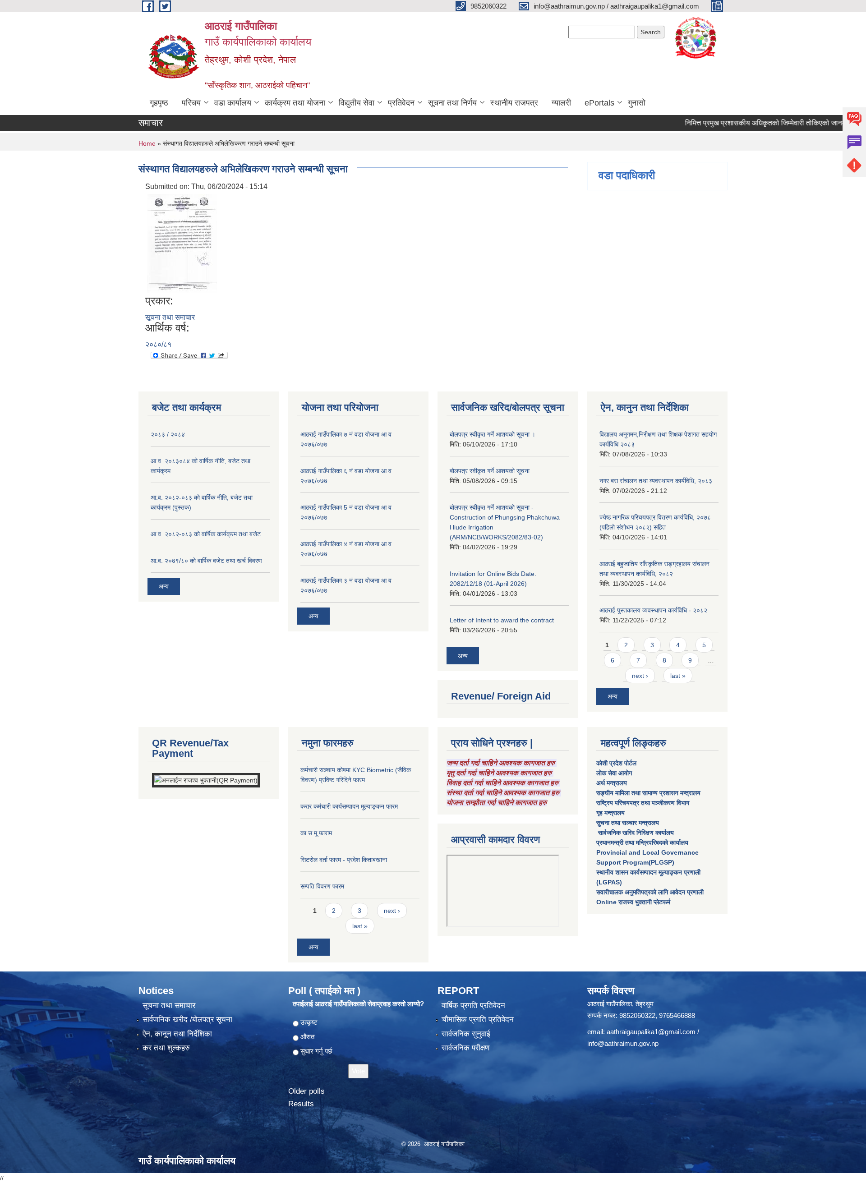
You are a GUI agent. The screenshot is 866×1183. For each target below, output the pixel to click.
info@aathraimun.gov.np (623, 1043)
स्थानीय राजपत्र (514, 102)
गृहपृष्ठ (159, 102)
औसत (307, 1036)
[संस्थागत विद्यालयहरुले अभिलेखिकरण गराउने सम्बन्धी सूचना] (182, 243)
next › (640, 675)
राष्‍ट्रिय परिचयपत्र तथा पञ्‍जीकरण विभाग (642, 802)
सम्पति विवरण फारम (322, 886)
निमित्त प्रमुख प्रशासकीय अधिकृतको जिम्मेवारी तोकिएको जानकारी (746, 123)
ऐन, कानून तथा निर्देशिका (177, 1034)
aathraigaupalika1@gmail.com (651, 1032)
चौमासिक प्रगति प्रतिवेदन (478, 1019)
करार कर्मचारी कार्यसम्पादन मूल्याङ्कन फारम (349, 806)
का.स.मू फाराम (316, 833)
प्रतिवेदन (401, 102)
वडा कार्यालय (232, 102)
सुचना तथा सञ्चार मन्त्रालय (627, 822)
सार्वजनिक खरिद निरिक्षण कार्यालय (635, 832)
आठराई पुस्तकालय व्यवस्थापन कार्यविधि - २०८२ (653, 610)
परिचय (191, 102)
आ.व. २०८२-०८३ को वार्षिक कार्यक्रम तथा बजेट (206, 534)
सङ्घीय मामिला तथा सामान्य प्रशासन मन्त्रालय (648, 792)
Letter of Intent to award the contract (502, 620)
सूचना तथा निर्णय (452, 102)
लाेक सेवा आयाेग (614, 773)
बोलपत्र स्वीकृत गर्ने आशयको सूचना (490, 470)
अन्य (164, 586)
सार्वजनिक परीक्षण (465, 1048)
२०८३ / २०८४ (168, 434)
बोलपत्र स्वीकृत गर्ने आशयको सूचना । (492, 434)
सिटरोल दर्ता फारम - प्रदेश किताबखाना (343, 859)
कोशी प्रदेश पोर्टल (616, 763)
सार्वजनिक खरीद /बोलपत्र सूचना (187, 1019)
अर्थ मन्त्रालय (611, 783)
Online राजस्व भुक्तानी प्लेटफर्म (633, 902)
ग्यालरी (561, 102)
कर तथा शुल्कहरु (166, 1048)
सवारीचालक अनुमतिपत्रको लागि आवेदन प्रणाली (650, 892)
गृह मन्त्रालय (610, 812)
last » (678, 675)
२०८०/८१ (158, 344)
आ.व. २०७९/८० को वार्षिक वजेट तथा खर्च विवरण (206, 560)
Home (147, 143)
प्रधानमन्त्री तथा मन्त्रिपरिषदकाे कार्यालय (642, 842)
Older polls (306, 1091)
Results (301, 1104)
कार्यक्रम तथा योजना (295, 102)
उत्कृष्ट (309, 1022)
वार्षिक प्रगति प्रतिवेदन (473, 1005)
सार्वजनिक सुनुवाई (466, 1034)
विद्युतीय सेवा (356, 102)
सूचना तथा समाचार (170, 317)
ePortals (599, 102)
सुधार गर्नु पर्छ (316, 1051)
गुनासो (636, 102)
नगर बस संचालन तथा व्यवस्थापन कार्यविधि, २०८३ (655, 480)
